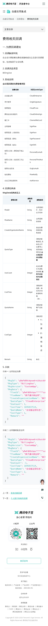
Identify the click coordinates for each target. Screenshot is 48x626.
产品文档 (25, 585)
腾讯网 (14, 606)
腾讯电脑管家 (17, 612)
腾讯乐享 (22, 606)
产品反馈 (17, 585)
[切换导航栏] (4, 11)
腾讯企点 (36, 609)
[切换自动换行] (36, 377)
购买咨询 (8, 585)
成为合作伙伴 (24, 597)
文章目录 (8, 29)
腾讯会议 (27, 609)
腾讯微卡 (40, 606)
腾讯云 (7, 606)
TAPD (11, 609)
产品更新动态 (36, 585)
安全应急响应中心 (24, 576)
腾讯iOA (19, 609)
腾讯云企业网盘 (30, 612)
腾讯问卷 (31, 606)
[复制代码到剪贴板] (42, 377)
